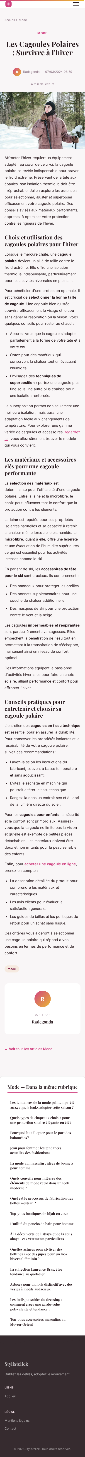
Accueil (10, 20)
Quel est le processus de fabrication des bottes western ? (41, 1200)
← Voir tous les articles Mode (28, 1049)
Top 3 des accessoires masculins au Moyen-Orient (38, 1321)
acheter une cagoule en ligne (50, 864)
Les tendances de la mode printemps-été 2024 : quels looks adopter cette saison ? (42, 1104)
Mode (23, 20)
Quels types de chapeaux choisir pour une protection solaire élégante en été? (40, 1120)
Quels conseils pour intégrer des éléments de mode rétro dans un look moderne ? (39, 1183)
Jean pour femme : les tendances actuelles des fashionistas (35, 1150)
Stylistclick (16, 1364)
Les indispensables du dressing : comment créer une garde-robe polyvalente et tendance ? (36, 1304)
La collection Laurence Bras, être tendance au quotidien (36, 1271)
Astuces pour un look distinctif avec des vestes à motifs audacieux (41, 1286)
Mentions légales (17, 1420)
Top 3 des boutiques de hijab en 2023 (39, 1213)
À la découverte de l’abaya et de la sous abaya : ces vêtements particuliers (41, 1236)
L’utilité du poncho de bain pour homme (42, 1223)
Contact (10, 1428)
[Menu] (75, 4)
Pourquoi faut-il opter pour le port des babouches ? (40, 1135)
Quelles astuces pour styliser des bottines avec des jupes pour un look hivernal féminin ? (39, 1254)
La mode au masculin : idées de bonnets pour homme (41, 1165)
